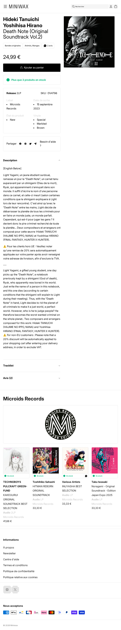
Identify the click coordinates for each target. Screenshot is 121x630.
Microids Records (23, 399)
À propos (8, 547)
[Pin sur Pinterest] (25, 143)
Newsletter (9, 553)
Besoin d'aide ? (48, 143)
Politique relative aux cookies (20, 577)
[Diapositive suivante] (113, 463)
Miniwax (14, 625)
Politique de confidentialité (18, 571)
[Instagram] (7, 589)
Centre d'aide (11, 559)
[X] (15, 589)
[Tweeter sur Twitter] (30, 143)
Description (10, 160)
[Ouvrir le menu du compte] (111, 6)
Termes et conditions (15, 565)
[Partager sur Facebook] (20, 143)
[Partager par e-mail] (35, 143)
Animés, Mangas (32, 45)
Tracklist (8, 365)
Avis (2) (8, 378)
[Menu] (5, 6)
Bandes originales (13, 45)
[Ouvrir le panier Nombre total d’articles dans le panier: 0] (115, 6)
